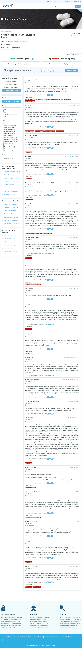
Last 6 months (75, 54)
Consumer (8, 158)
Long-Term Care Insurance (11, 178)
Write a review (71, 70)
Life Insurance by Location (20, 636)
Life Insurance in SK (9, 248)
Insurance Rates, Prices (11, 141)
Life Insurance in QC (9, 245)
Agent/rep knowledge (10, 129)
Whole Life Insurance (10, 188)
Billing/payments (9, 131)
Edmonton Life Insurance (11, 207)
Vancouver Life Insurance (11, 217)
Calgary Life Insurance (10, 204)
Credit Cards (24, 6)
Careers (55, 1)
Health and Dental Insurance (12, 171)
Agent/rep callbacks (10, 127)
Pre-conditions (8, 150)
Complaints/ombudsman (11, 139)
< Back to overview (6, 31)
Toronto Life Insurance (10, 214)
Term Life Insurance (9, 194)
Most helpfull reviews (12, 101)
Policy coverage (9, 149)
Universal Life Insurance (11, 191)
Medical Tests (8, 143)
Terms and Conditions (65, 636)
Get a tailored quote (12, 90)
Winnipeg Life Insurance (11, 220)
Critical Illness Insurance (11, 175)
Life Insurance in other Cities (12, 224)
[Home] (7, 5)
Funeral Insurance (9, 184)
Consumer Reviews (40, 6)
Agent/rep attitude (10, 123)
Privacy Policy (6, 640)
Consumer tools (48, 6)
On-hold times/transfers (11, 145)
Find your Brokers (7, 636)
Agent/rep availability (10, 125)
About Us (49, 1)
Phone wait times (9, 147)
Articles (61, 1)
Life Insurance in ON (10, 242)
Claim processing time (10, 137)
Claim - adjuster (9, 135)
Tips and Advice (58, 6)
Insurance (17, 6)
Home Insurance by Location (35, 636)
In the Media (68, 1)
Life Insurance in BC (9, 239)
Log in (78, 6)
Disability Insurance (9, 181)
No (52, 95)
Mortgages (32, 6)
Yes (48, 95)
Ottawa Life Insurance (10, 211)
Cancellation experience (11, 133)
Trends (68, 54)
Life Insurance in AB (9, 235)
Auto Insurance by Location (51, 636)
